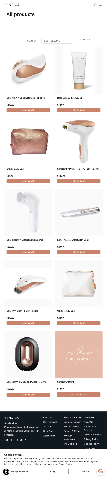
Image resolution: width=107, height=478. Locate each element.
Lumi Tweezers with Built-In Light (72, 240)
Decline (85, 471)
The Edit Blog (70, 444)
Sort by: (32, 41)
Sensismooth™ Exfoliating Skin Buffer (25, 240)
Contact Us (89, 448)
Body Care (48, 431)
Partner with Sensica (90, 428)
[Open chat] (100, 471)
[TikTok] (21, 440)
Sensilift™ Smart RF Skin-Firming (22, 311)
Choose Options (79, 394)
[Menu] (100, 5)
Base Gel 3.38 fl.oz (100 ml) (69, 98)
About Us (88, 422)
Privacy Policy (65, 464)
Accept (53, 471)
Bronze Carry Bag (15, 169)
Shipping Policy (71, 426)
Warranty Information (69, 438)
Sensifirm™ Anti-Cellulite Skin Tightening (26, 98)
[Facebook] (11, 440)
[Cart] (95, 4)
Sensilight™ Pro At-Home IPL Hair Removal (77, 169)
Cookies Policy (91, 444)
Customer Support (72, 422)
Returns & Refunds (73, 431)
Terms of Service (92, 434)
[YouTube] (16, 440)
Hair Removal (50, 422)
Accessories (49, 436)
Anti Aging (48, 426)
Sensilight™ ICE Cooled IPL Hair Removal (26, 382)
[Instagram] (6, 440)
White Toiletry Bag (66, 311)
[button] (6, 472)
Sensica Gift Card (65, 382)
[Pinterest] (26, 440)
